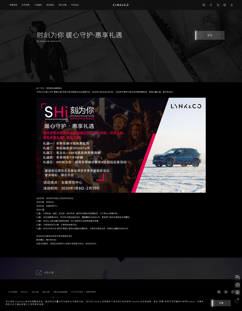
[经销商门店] (237, 285)
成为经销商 (12, 292)
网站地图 (35, 292)
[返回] (200, 33)
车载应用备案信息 (60, 292)
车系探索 (26, 5)
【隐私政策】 (21, 304)
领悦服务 (50, 5)
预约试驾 (63, 5)
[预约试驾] (237, 292)
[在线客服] (237, 277)
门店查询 (38, 5)
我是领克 (13, 5)
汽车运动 (75, 5)
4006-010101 (91, 292)
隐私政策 (46, 292)
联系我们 (24, 292)
